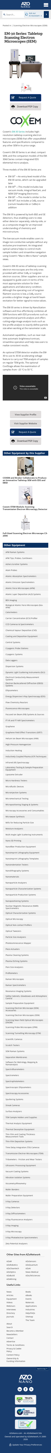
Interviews (11, 1309)
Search (10, 1327)
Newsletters (12, 1334)
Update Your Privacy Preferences (27, 1444)
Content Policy (13, 1355)
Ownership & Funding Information (16, 1359)
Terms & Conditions (15, 1345)
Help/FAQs (30, 1313)
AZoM (9, 1261)
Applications (31, 1306)
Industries (30, 1309)
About (9, 1323)
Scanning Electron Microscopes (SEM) (30, 25)
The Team (30, 1320)
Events (29, 1299)
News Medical (32, 1272)
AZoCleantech (13, 1268)
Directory (11, 1313)
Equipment (12, 1299)
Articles (10, 1295)
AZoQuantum (32, 1265)
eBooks (29, 1295)
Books (28, 1291)
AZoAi (28, 1268)
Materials (30, 1302)
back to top (41, 1368)
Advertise (11, 1341)
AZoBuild (11, 1275)
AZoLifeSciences (33, 1275)
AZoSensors (31, 1261)
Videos (10, 1302)
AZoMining (11, 1279)
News (9, 1291)
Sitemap (29, 1316)
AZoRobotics (12, 1265)
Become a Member (15, 1331)
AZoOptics (11, 1272)
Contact (10, 1338)
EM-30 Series (18, 131)
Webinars (11, 1306)
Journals (10, 1316)
